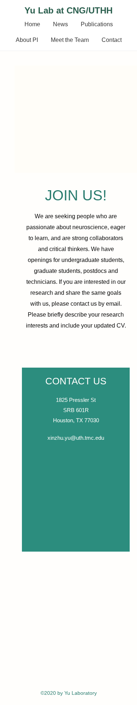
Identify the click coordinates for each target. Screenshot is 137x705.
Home (32, 24)
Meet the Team (70, 40)
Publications (97, 24)
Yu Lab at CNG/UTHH (68, 10)
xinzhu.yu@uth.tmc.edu (75, 438)
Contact (112, 40)
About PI (27, 40)
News (60, 24)
